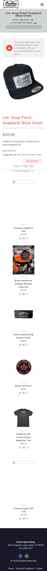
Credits (39, 568)
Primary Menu (42, 5)
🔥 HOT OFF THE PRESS (25, 154)
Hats (39, 154)
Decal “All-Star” (23, 385)
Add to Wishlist (27, 238)
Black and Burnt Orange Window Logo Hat (23, 283)
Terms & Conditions (25, 568)
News (11, 568)
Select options (20, 238)
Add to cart (20, 294)
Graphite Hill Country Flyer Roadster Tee (23, 437)
